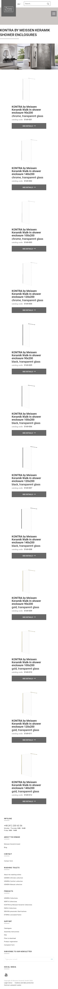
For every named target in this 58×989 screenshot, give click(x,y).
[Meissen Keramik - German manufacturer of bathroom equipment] (8, 8)
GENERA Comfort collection (13, 881)
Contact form (8, 861)
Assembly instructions (11, 932)
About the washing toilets (12, 875)
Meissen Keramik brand (12, 844)
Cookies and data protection (24, 983)
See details (28, 126)
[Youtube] (6, 975)
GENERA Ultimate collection (13, 878)
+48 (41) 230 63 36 (13, 825)
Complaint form (9, 945)
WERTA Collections (10, 901)
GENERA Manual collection (13, 884)
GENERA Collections (11, 898)
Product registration (11, 941)
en (19, 4)
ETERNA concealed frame (12, 915)
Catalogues (8, 928)
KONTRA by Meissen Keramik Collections (18, 905)
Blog (5, 847)
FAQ (5, 935)
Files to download (10, 938)
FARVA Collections (10, 908)
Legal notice (8, 983)
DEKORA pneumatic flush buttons (15, 911)
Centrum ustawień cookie (12, 985)
